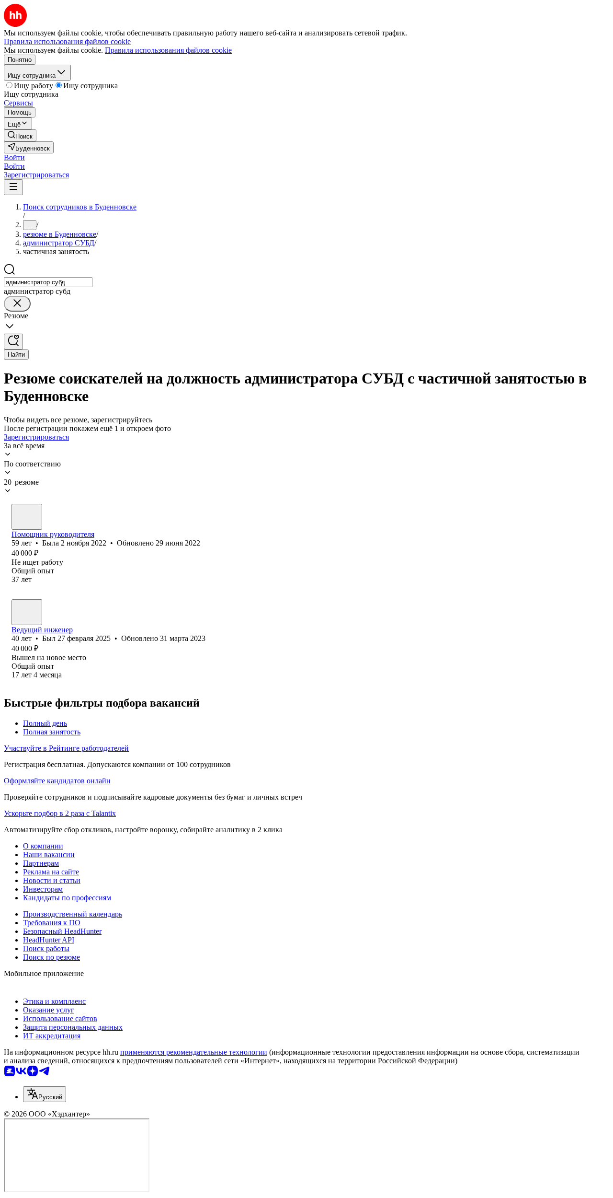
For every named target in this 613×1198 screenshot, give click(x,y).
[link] (20, 135)
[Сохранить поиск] (13, 341)
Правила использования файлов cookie (168, 50)
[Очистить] (17, 304)
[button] (14, 157)
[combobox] (48, 282)
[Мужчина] (26, 612)
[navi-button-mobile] (13, 187)
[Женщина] (26, 517)
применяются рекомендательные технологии (193, 1052)
